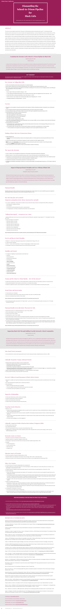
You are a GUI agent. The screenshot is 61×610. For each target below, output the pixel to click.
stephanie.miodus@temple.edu (21, 600)
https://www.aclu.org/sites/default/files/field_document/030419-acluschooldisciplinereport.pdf (20, 521)
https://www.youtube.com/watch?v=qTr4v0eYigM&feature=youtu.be (32, 501)
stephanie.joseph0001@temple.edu (22, 604)
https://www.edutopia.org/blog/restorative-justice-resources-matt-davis (18, 509)
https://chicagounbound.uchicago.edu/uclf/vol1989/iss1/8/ (20, 545)
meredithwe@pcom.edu (20, 602)
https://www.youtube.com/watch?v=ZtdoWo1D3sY (31, 503)
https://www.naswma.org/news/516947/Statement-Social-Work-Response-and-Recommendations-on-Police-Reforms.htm (28, 573)
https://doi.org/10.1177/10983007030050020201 (30, 580)
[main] (30, 13)
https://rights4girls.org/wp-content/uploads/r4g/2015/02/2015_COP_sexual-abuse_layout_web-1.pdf (22, 298)
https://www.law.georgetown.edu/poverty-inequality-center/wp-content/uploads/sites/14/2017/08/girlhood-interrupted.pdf (25, 232)
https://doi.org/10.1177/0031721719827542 (46, 551)
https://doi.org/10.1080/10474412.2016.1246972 (32, 592)
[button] (1, 608)
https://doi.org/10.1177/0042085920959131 (36, 554)
